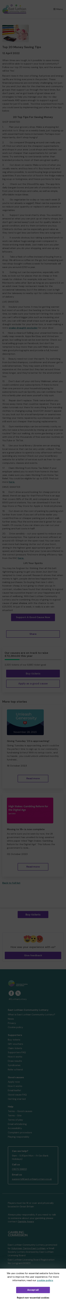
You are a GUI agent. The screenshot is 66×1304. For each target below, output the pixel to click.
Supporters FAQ (17, 1052)
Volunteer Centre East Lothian (28, 1248)
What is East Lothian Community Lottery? (31, 1014)
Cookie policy (15, 1027)
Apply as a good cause (33, 683)
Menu (59, 9)
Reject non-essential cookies (33, 1297)
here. (12, 482)
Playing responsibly (18, 1136)
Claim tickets (15, 1048)
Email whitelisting (17, 1124)
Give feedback (33, 955)
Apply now (14, 1081)
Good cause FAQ (17, 1094)
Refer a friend (15, 1069)
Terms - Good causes (20, 1111)
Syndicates (14, 1065)
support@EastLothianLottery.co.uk (32, 1179)
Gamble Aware (26, 1221)
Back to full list (11, 883)
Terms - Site (14, 1115)
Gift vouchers (15, 1044)
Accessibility (15, 1128)
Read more (33, 778)
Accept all (33, 1290)
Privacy (12, 1023)
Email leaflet (14, 1090)
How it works (15, 1056)
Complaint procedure (20, 1132)
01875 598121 (19, 1169)
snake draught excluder (23, 327)
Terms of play (15, 1119)
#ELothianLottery (18, 999)
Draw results (15, 1061)
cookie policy (45, 1280)
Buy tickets (33, 673)
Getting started (17, 1099)
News (11, 1018)
